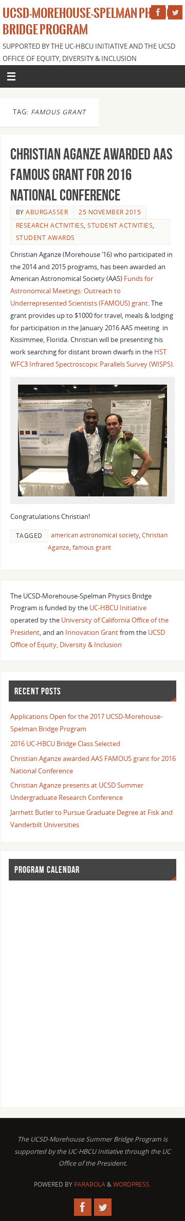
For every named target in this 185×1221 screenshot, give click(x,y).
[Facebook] (158, 12)
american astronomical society (95, 535)
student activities (120, 225)
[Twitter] (175, 12)
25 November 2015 (110, 212)
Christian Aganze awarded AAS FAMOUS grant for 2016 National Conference (91, 175)
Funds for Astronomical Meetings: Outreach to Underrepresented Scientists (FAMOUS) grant (81, 291)
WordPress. (132, 1184)
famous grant (91, 547)
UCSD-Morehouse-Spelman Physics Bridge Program (91, 21)
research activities (50, 225)
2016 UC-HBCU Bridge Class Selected (65, 743)
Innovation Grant (91, 632)
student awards (45, 237)
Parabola (89, 1184)
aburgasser (47, 212)
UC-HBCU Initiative (117, 608)
